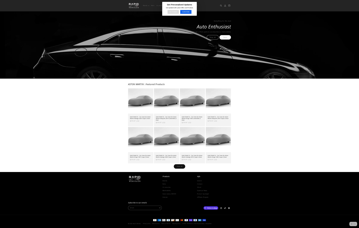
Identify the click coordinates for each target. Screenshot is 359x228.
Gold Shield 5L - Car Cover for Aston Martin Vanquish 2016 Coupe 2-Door (218, 117)
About (199, 187)
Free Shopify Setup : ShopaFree (202, 223)
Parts (225, 37)
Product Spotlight (203, 194)
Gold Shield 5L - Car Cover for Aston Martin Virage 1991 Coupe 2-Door (140, 156)
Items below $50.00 (169, 194)
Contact (199, 184)
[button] (146, 6)
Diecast (165, 197)
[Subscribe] (160, 208)
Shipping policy (176, 223)
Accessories (167, 187)
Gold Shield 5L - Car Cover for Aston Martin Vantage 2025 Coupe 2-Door (140, 117)
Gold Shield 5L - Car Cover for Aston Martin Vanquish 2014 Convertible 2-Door (166, 118)
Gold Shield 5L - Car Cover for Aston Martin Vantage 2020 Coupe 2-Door (166, 156)
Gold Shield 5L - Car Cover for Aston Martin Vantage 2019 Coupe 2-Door (192, 156)
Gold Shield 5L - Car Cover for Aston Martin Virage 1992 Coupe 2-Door (218, 156)
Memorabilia (167, 191)
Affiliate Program (202, 197)
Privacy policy (147, 223)
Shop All (213, 37)
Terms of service (165, 223)
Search (199, 181)
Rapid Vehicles (137, 223)
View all (179, 166)
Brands (165, 181)
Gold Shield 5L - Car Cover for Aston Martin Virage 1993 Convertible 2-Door (192, 118)
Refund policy (156, 223)
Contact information (187, 223)
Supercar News (202, 191)
